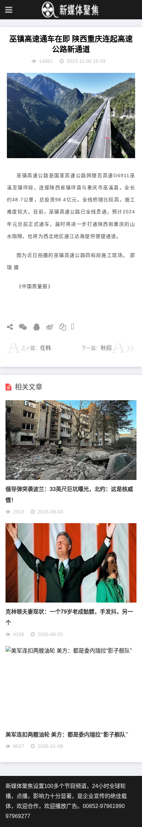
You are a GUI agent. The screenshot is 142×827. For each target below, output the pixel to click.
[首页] (71, 9)
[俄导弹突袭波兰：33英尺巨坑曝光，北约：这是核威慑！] (71, 478)
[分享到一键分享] (70, 327)
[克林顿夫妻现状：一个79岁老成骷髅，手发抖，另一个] (71, 601)
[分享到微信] (20, 327)
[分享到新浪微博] (47, 327)
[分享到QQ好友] (34, 327)
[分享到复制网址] (60, 327)
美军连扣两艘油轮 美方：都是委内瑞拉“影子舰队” (67, 734)
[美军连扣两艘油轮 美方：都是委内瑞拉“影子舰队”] (69, 651)
